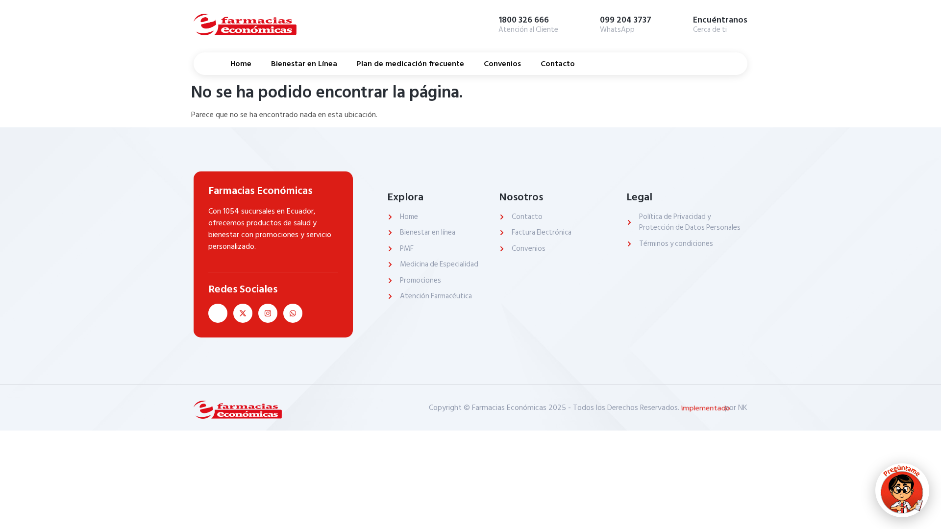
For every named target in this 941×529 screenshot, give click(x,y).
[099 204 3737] (585, 23)
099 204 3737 (625, 20)
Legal (639, 197)
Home (240, 63)
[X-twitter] (242, 313)
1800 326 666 (523, 20)
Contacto (558, 63)
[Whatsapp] (292, 313)
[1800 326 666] (483, 23)
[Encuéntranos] (678, 23)
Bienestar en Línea (304, 63)
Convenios (502, 63)
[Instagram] (267, 313)
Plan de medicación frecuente (410, 63)
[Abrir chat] (902, 490)
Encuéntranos (720, 20)
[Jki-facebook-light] (217, 313)
